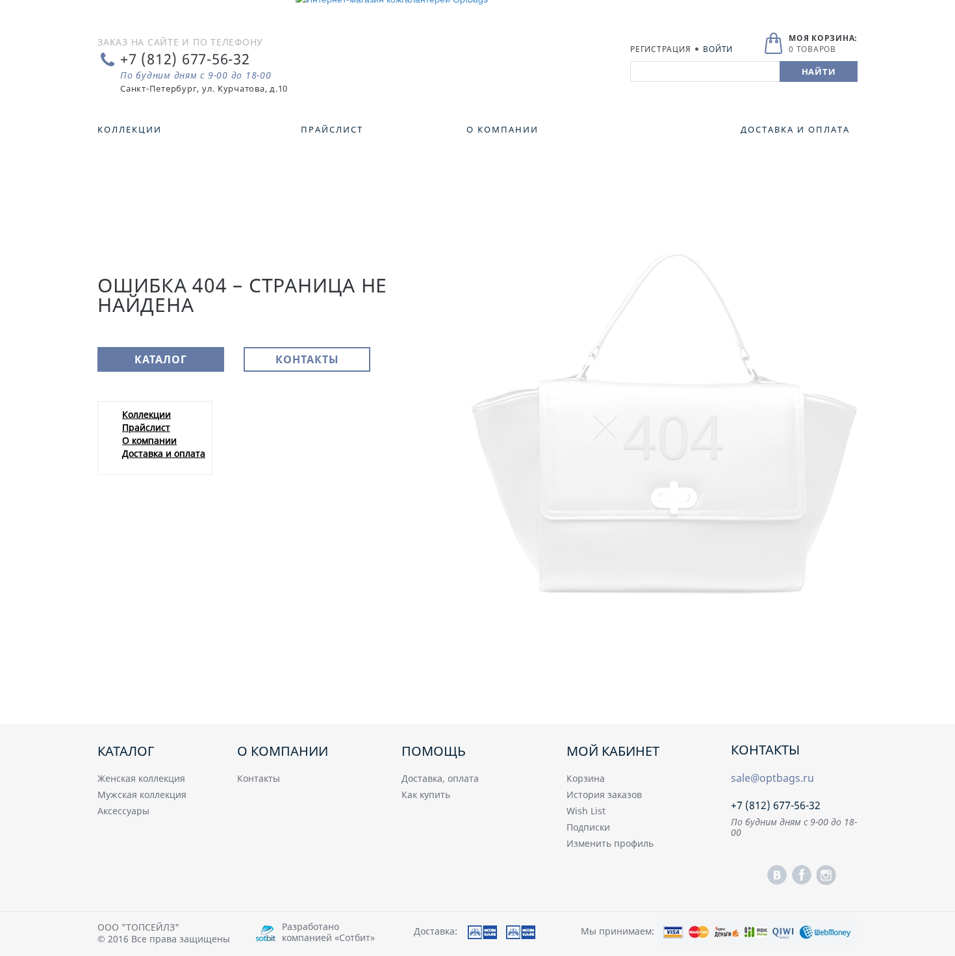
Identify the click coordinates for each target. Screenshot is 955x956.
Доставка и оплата (163, 453)
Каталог (160, 359)
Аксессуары (123, 811)
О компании (149, 440)
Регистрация (660, 49)
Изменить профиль (610, 843)
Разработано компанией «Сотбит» (328, 932)
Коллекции (146, 414)
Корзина (586, 778)
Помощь (433, 751)
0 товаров (812, 49)
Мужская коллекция (141, 794)
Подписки (588, 827)
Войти (718, 49)
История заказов (604, 794)
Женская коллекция (141, 778)
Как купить (425, 794)
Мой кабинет (613, 751)
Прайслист (146, 427)
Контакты (307, 359)
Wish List (586, 811)
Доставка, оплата (440, 778)
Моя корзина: (823, 38)
